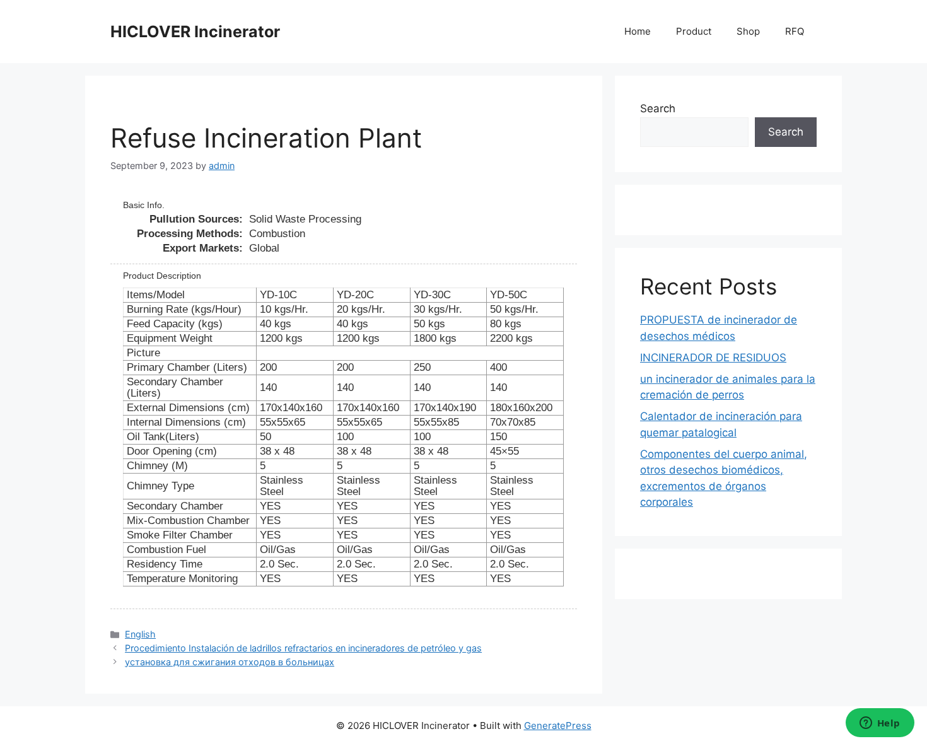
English (140, 634)
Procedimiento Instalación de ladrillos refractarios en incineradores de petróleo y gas (303, 648)
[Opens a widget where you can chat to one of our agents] (879, 724)
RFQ (794, 31)
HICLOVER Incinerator (195, 31)
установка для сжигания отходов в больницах (229, 661)
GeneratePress (558, 725)
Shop (748, 31)
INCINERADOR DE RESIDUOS (713, 357)
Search (657, 108)
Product (693, 31)
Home (637, 31)
